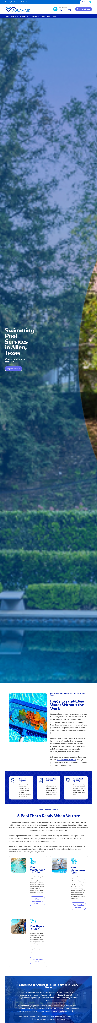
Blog (54, 16)
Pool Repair (35, 16)
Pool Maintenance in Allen (38, 901)
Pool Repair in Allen (38, 960)
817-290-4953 (90, 2)
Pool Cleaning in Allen (79, 907)
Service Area (46, 16)
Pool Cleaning (24, 16)
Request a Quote (83, 9)
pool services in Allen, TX (66, 759)
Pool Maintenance (12, 16)
